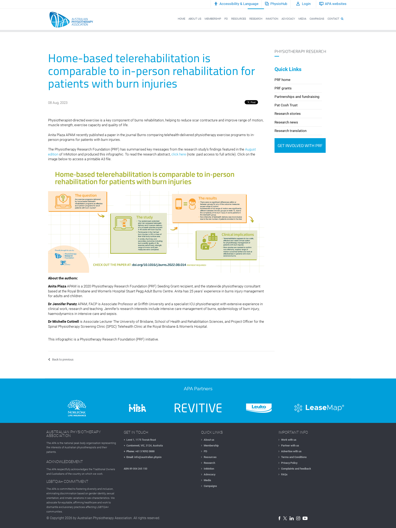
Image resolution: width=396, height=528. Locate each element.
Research (209, 462)
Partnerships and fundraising (297, 97)
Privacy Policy (289, 462)
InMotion (209, 468)
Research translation (290, 131)
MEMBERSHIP (213, 18)
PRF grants (283, 88)
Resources (210, 457)
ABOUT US (195, 18)
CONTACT (333, 18)
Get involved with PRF (300, 145)
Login (306, 4)
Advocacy (209, 474)
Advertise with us (291, 451)
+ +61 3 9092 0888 (139, 451)
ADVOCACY (288, 18)
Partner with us (290, 445)
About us (209, 439)
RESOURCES (238, 18)
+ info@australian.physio (142, 457)
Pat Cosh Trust (286, 105)
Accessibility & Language (238, 4)
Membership (211, 445)
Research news (286, 122)
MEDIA (302, 18)
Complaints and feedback (296, 468)
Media (207, 480)
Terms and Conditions (294, 457)
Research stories (288, 114)
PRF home (282, 80)
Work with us (288, 439)
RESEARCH (255, 18)
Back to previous (62, 359)
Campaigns (210, 486)
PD (226, 18)
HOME (181, 18)
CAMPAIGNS (317, 18)
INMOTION (272, 18)
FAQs (284, 474)
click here (178, 154)
